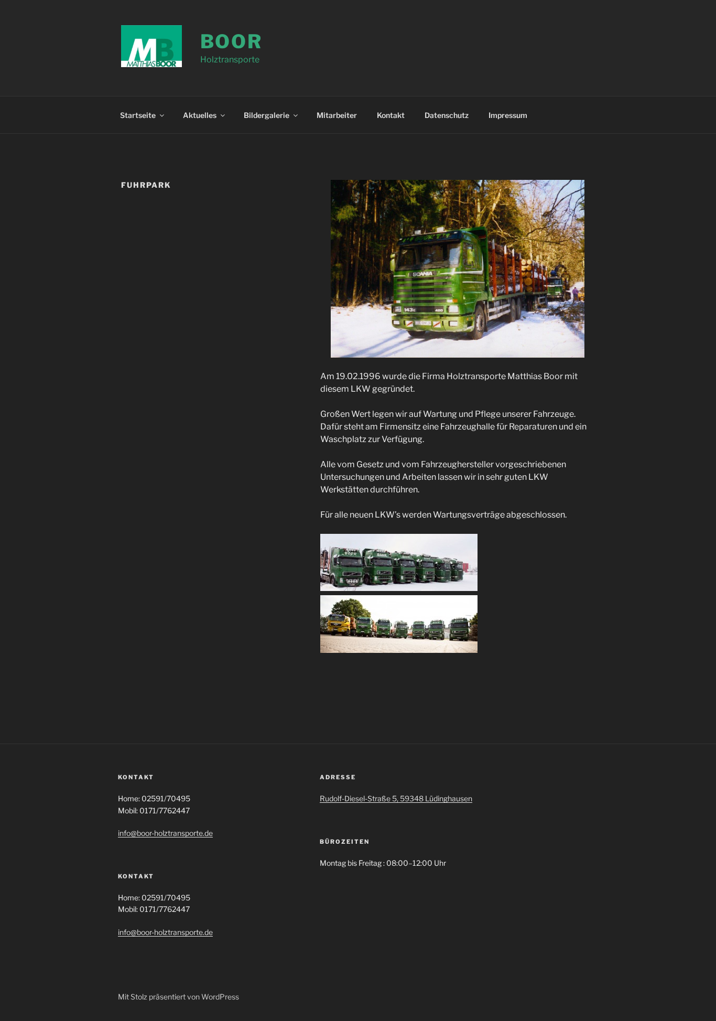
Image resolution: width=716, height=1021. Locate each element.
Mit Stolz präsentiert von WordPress (178, 996)
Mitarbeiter (337, 115)
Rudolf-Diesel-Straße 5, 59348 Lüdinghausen (396, 798)
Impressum (508, 115)
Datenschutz (447, 115)
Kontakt (391, 115)
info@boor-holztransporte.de (165, 833)
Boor (231, 41)
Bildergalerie (266, 115)
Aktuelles (199, 115)
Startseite (138, 115)
